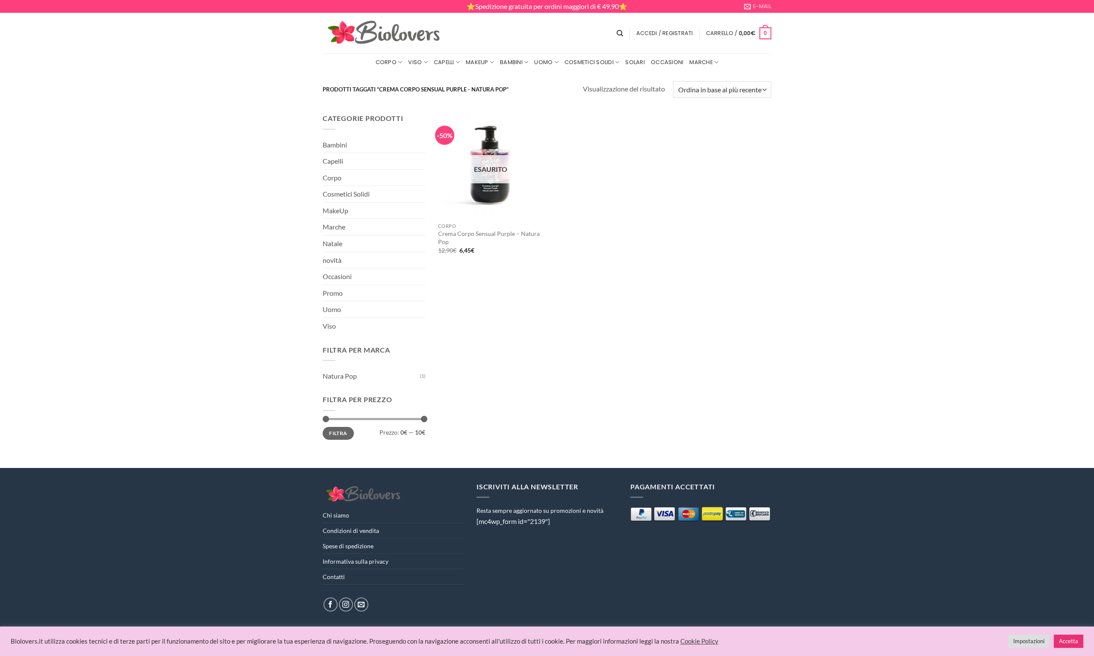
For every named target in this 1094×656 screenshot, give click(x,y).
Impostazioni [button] (1028, 641)
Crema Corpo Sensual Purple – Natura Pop (489, 237)
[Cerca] (620, 33)
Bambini (511, 62)
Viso (415, 62)
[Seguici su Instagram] (346, 604)
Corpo (386, 62)
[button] (664, 33)
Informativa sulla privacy (355, 561)
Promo (333, 293)
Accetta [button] (1068, 641)
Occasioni (667, 62)
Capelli (444, 62)
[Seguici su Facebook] (330, 604)
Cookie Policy (699, 641)
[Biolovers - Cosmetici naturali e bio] (384, 33)
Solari (635, 62)
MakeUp (477, 62)
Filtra (338, 433)
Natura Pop (340, 376)
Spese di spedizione (348, 546)
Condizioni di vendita (351, 530)
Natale (332, 243)
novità (332, 260)
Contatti (334, 576)
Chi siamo (336, 515)
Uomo (543, 62)
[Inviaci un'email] (361, 604)
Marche (701, 62)
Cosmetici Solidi (589, 62)
